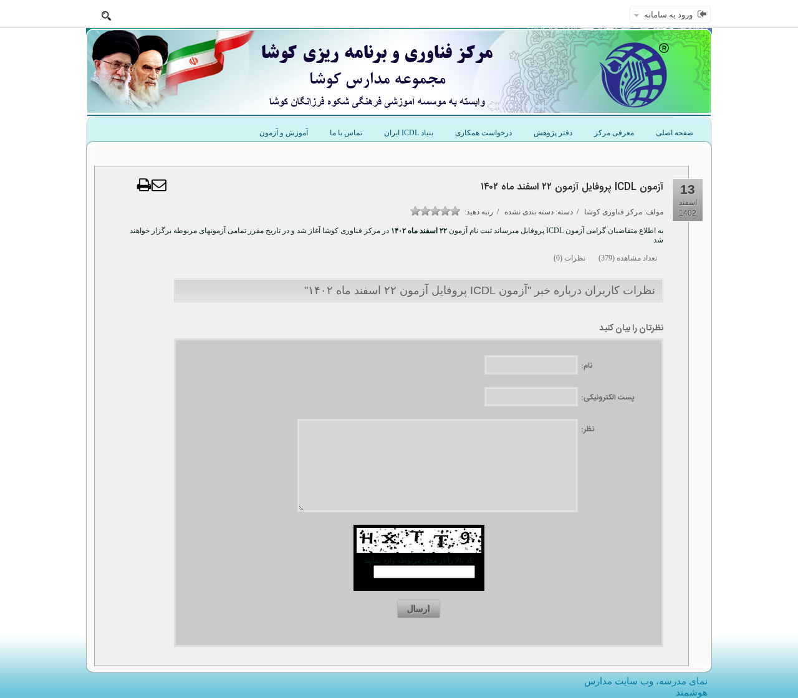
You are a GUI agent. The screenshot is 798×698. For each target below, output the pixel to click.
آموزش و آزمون (283, 132)
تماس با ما (346, 132)
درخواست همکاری (483, 132)
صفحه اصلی (674, 132)
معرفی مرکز (614, 132)
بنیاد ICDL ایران (408, 132)
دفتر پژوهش (553, 132)
